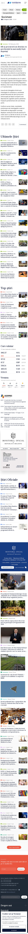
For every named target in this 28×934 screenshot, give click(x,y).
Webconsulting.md (10, 892)
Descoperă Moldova (8, 13)
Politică (18, 10)
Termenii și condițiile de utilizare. (10, 923)
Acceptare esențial (14, 926)
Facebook (2, 124)
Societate (6, 16)
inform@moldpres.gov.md (10, 885)
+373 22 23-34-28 (7, 880)
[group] (14, 295)
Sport (18, 13)
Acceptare (14, 930)
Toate (4, 10)
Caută (24, 897)
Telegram (13, 124)
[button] (24, 299)
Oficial (11, 10)
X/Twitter (9, 124)
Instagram (6, 124)
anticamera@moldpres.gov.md (11, 883)
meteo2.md (13, 380)
